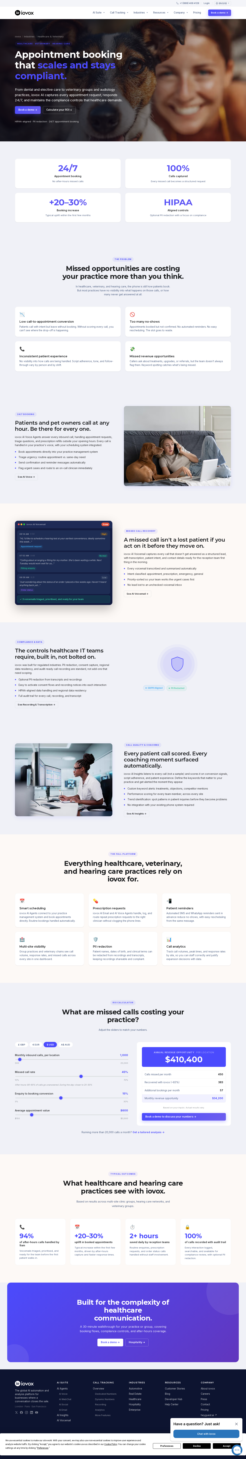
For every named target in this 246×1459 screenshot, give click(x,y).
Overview (98, 1388)
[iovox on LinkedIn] (31, 1412)
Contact (205, 1404)
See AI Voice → (26, 476)
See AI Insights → (136, 813)
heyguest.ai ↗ (209, 1415)
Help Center (171, 1404)
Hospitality (135, 1404)
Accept (227, 1446)
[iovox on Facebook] (21, 1412)
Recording (100, 1404)
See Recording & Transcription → (36, 704)
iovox (18, 36)
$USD (50, 1044)
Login (207, 3)
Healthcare (135, 1399)
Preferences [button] (42, 1448)
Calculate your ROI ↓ (59, 109)
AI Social (63, 1404)
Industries (29, 36)
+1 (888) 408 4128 (189, 3)
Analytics (100, 1410)
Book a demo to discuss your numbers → (170, 1116)
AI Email (63, 1410)
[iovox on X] (16, 1412)
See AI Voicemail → (137, 593)
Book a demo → (219, 12)
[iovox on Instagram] (26, 1412)
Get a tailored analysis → (149, 1132)
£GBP (21, 1044)
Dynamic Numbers (105, 1399)
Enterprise (134, 1409)
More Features (103, 1415)
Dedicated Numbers (106, 1394)
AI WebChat (65, 1399)
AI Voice (63, 1394)
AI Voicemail (64, 1420)
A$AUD (65, 1044)
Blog (167, 1393)
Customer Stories (175, 1388)
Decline (197, 1446)
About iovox (208, 1388)
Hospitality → (137, 1342)
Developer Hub (173, 1399)
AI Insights (62, 1415)
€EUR (35, 1044)
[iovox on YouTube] (36, 1412)
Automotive (135, 1388)
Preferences (166, 1446)
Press (204, 1399)
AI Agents (62, 1388)
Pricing (197, 12)
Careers (205, 1393)
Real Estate (135, 1393)
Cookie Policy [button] (110, 1444)
